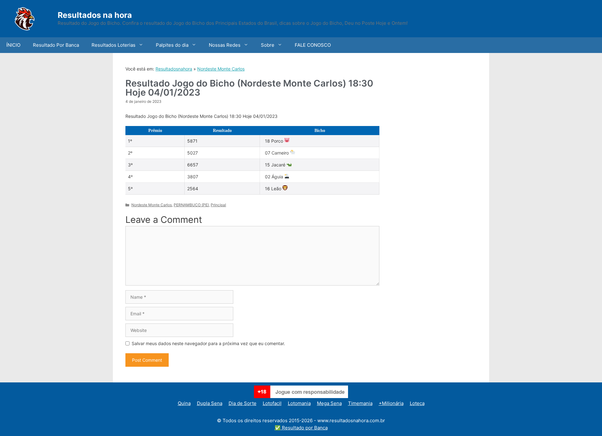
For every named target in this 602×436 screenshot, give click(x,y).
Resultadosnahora (174, 68)
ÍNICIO (13, 45)
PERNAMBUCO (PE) (191, 204)
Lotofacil (272, 403)
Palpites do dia (172, 45)
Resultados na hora (95, 15)
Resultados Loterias (113, 45)
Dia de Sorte (242, 403)
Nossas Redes (224, 45)
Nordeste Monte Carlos (221, 68)
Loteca (417, 403)
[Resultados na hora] (33, 18)
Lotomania (299, 403)
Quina (184, 403)
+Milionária (391, 403)
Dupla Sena (209, 403)
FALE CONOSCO (313, 45)
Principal (218, 204)
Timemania (360, 403)
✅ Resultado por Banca (301, 428)
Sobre (267, 45)
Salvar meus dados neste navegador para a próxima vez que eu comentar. (208, 343)
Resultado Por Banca (56, 45)
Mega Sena (329, 403)
